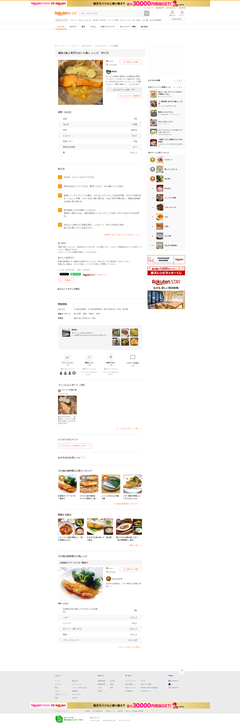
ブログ (143, 681)
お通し (138, 20)
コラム (93, 27)
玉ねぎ (66, 124)
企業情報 (87, 711)
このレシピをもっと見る (129, 647)
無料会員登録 (177, 19)
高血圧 (91, 314)
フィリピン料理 (113, 20)
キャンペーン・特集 (128, 27)
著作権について (110, 711)
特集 (56, 698)
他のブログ (103, 275)
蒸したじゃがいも (85, 20)
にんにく (67, 136)
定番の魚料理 (86, 46)
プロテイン (74, 20)
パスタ (100, 688)
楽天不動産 (129, 684)
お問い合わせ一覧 (109, 720)
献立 (83, 27)
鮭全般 (125, 309)
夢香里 (74, 330)
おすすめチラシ (171, 8)
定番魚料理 (101, 684)
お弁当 (112, 681)
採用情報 (120, 711)
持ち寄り (96, 20)
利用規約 (75, 691)
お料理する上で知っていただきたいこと (122, 235)
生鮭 (65, 119)
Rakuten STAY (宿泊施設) (149, 688)
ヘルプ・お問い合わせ (79, 688)
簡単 (98, 314)
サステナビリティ (125, 720)
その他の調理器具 (95, 309)
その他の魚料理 (100, 46)
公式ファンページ (108, 27)
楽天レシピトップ (61, 46)
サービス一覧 (94, 720)
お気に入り (172, 15)
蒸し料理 (77, 314)
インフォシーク (148, 8)
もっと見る (178, 80)
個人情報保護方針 (98, 711)
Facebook (175, 681)
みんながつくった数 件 (124, 90)
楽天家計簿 (160, 8)
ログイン (181, 15)
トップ (57, 681)
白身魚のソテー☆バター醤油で (74, 563)
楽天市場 (182, 8)
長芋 (65, 130)
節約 (111, 688)
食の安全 (144, 27)
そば (133, 20)
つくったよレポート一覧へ (128, 428)
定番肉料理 (101, 681)
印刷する (68, 280)
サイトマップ (76, 684)
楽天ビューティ (130, 688)
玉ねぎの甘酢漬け (156, 20)
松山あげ (103, 20)
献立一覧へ (135, 545)
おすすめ (61, 27)
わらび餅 (145, 20)
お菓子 (100, 691)
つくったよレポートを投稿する (130, 96)
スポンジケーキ (125, 20)
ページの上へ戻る (181, 671)
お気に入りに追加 (132, 62)
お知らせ (75, 698)
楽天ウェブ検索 (146, 684)
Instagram (175, 688)
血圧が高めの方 (110, 309)
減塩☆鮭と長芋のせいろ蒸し (85, 318)
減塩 (84, 314)
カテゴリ (73, 27)
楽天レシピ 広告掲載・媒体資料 (135, 711)
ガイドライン (76, 694)
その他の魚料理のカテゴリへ (127, 504)
